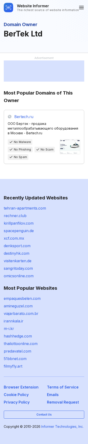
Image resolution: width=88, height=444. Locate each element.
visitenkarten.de (17, 260)
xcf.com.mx (14, 238)
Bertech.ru (23, 116)
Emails (53, 394)
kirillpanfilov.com (19, 223)
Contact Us (44, 414)
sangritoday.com (18, 268)
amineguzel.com (18, 306)
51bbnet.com (15, 358)
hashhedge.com (18, 336)
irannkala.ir (13, 321)
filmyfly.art (13, 366)
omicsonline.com (19, 276)
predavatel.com (17, 351)
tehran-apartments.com (25, 208)
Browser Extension (21, 387)
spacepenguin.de (19, 230)
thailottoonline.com (21, 343)
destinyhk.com (16, 253)
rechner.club (15, 215)
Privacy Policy (17, 402)
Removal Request (63, 402)
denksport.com (17, 245)
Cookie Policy (16, 394)
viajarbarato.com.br (21, 313)
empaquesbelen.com (22, 298)
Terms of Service (63, 387)
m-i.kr (9, 328)
